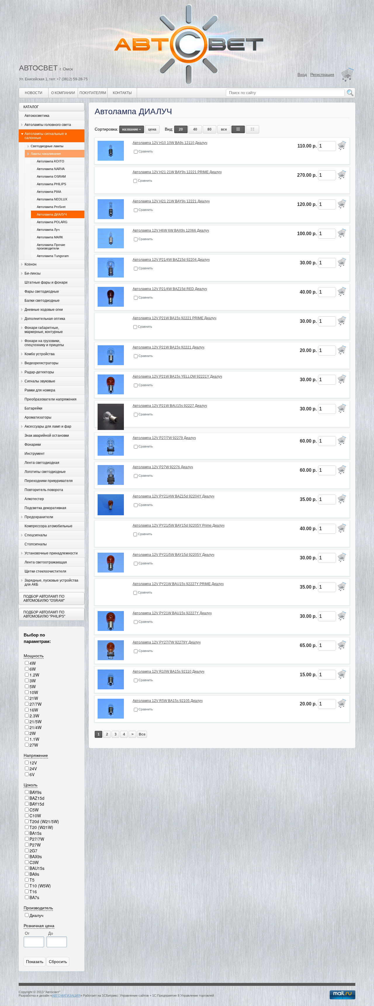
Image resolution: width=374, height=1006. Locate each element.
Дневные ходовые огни (44, 310)
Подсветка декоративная (45, 508)
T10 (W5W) (40, 886)
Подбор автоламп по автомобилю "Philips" (44, 614)
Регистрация (322, 74)
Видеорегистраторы (41, 363)
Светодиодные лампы (47, 146)
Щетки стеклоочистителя (45, 571)
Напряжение (36, 755)
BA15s (35, 833)
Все (142, 734)
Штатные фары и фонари (46, 282)
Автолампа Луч (48, 229)
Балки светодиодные (42, 301)
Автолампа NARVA (51, 169)
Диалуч (36, 915)
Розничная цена (39, 925)
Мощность (34, 655)
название (130, 129)
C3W (34, 862)
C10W (35, 815)
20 (181, 129)
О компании (63, 93)
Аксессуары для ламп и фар (48, 426)
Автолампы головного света (48, 125)
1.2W (34, 675)
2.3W (34, 716)
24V (33, 768)
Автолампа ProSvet (51, 207)
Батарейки (33, 408)
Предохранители (39, 517)
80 (209, 129)
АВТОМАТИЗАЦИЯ (66, 995)
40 (195, 129)
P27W (35, 845)
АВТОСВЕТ (38, 68)
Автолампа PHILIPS (51, 184)
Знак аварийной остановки (47, 435)
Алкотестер (34, 499)
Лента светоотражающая (46, 562)
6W (33, 669)
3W (33, 681)
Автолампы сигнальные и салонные (46, 136)
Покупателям (92, 93)
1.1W (34, 739)
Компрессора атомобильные (48, 526)
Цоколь (30, 785)
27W (34, 745)
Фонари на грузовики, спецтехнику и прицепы (44, 343)
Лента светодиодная (42, 463)
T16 (33, 891)
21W (34, 698)
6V (32, 774)
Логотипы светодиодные (45, 472)
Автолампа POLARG (52, 222)
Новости (33, 93)
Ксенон (31, 264)
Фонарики (33, 445)
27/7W (35, 704)
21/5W (35, 721)
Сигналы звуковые (40, 381)
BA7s (34, 897)
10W (34, 692)
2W (33, 733)
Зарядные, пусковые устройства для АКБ (51, 582)
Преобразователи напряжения (51, 399)
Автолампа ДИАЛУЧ (52, 214)
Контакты (122, 93)
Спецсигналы (36, 535)
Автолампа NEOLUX (52, 199)
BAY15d (37, 804)
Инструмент (35, 454)
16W (34, 710)
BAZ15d (37, 798)
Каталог (31, 107)
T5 (32, 880)
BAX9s (36, 856)
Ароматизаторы (38, 417)
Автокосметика (37, 116)
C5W (34, 810)
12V (33, 763)
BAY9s (35, 792)
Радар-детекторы (39, 372)
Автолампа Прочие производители (51, 246)
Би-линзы (33, 273)
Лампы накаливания (46, 153)
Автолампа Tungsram (53, 256)
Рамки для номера (40, 390)
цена (152, 129)
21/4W (35, 727)
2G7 (33, 851)
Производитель (38, 907)
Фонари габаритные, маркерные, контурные (44, 330)
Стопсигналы (36, 544)
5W (33, 686)
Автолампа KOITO (50, 161)
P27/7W (37, 839)
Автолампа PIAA (49, 191)
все (224, 129)
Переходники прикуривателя (49, 481)
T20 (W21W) (41, 827)
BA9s (34, 874)
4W (33, 663)
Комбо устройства (40, 354)
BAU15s (37, 868)
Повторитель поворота (44, 490)
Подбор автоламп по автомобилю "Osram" (44, 598)
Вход (302, 74)
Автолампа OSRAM (51, 176)
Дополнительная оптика (45, 319)
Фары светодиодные (42, 291)
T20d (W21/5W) (44, 821)
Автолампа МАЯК (50, 237)
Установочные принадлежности (51, 553)
